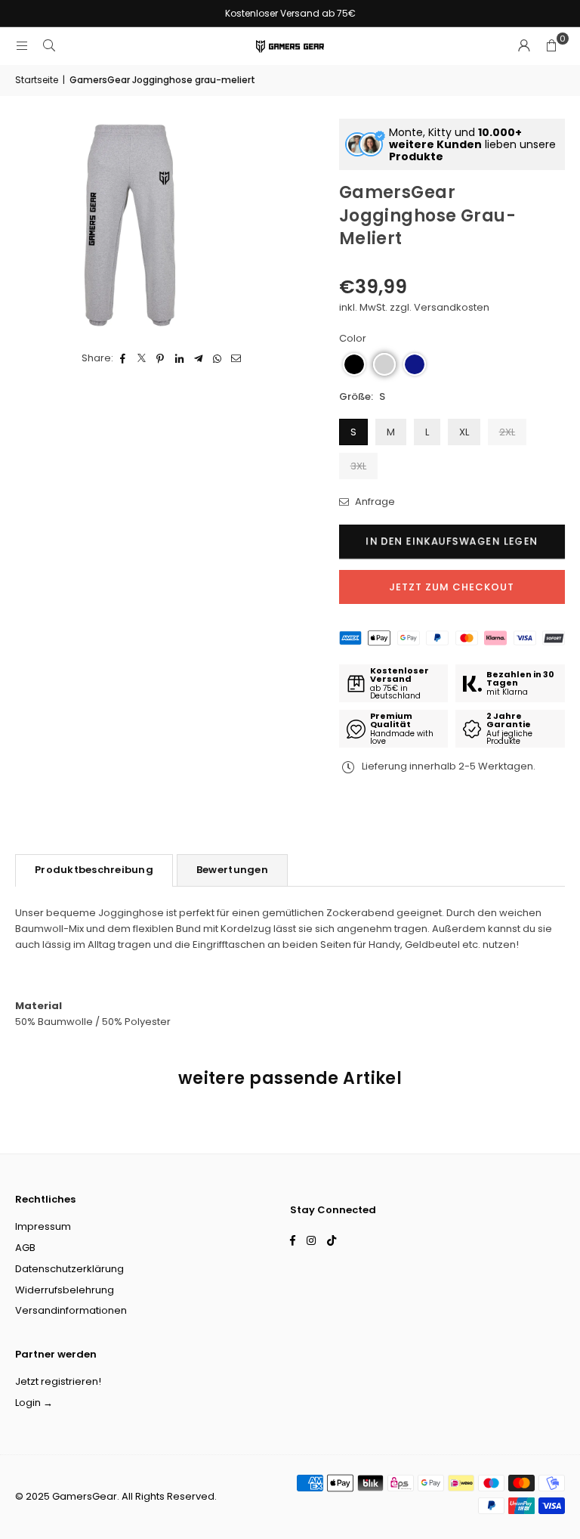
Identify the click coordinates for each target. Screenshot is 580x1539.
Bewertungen (232, 869)
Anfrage (374, 501)
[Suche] (49, 46)
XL (464, 432)
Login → (34, 1402)
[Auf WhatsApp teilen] (217, 359)
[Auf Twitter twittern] (141, 359)
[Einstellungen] (524, 46)
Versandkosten (451, 307)
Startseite (36, 79)
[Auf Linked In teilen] (179, 359)
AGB (25, 1247)
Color (352, 338)
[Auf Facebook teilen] (122, 359)
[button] (551, 46)
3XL (358, 466)
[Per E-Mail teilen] (236, 359)
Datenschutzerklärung (69, 1269)
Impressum (43, 1226)
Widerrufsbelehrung (64, 1290)
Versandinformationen (71, 1310)
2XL (507, 432)
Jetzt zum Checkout (451, 587)
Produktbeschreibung (94, 869)
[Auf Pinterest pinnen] (160, 359)
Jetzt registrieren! (58, 1381)
